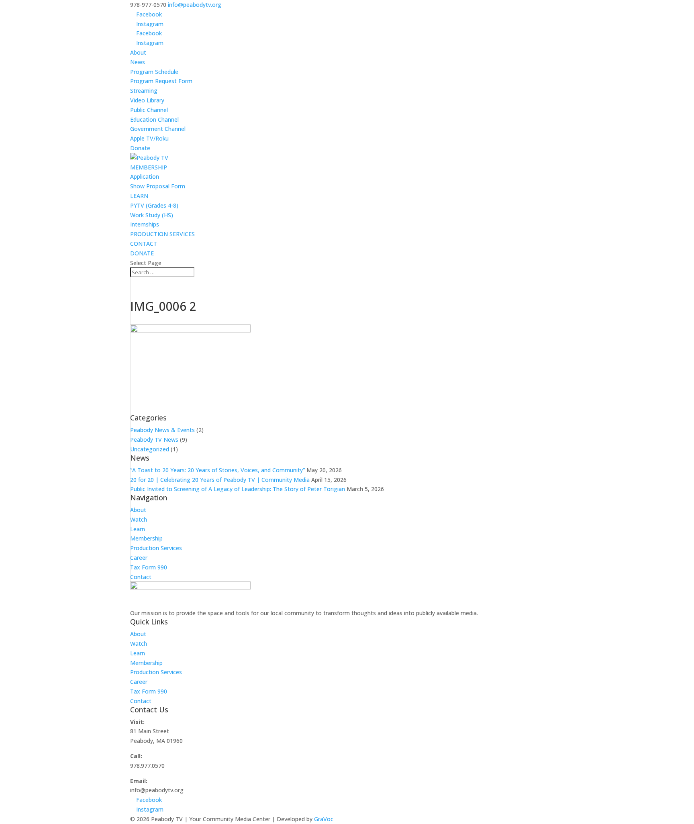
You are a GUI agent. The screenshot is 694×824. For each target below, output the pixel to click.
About (138, 52)
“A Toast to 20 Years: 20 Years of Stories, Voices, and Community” (217, 470)
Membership (146, 538)
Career (138, 557)
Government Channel (158, 129)
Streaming (143, 90)
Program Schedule (154, 71)
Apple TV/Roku (149, 138)
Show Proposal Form (157, 186)
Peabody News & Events (162, 430)
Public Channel (149, 110)
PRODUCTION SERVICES (162, 234)
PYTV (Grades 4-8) (154, 205)
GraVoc (323, 819)
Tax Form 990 (148, 567)
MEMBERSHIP (148, 167)
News (137, 62)
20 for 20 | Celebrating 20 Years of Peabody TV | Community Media (220, 479)
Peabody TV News (154, 439)
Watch (138, 519)
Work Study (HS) (151, 215)
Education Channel (154, 119)
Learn (137, 529)
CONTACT (143, 243)
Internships (144, 224)
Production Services (156, 548)
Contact (140, 577)
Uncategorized (149, 449)
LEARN (139, 196)
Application (144, 176)
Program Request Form (161, 81)
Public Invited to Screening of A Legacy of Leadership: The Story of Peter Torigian (237, 489)
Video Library (147, 100)
